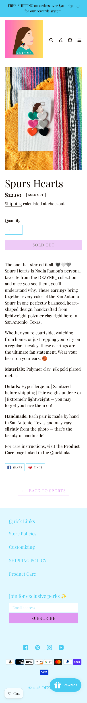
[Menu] (79, 39)
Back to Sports (47, 490)
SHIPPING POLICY (28, 560)
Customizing (22, 547)
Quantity (12, 220)
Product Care (22, 574)
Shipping (13, 203)
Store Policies (22, 533)
